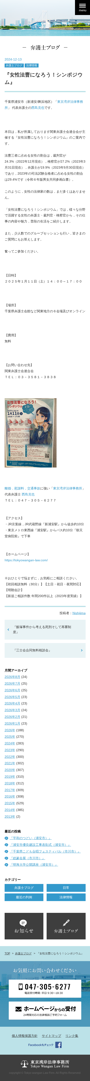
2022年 (10, 757)
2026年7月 (12, 683)
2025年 (10, 736)
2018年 (10, 783)
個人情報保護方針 (25, 1036)
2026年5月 (12, 697)
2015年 (10, 803)
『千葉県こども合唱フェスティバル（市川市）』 (45, 851)
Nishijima (79, 613)
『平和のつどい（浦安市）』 (31, 838)
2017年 (10, 790)
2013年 (10, 816)
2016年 (10, 796)
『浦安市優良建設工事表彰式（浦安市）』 (40, 845)
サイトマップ (51, 1036)
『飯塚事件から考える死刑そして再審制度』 (42, 629)
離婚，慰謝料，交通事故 (22, 488)
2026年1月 (12, 723)
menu (82, 10)
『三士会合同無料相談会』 (32, 650)
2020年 (10, 770)
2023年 (10, 750)
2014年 (10, 810)
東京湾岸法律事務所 (67, 488)
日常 (66, 888)
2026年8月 (12, 677)
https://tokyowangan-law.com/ (26, 560)
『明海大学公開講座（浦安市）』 (34, 864)
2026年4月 (12, 703)
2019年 (10, 776)
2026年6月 (12, 690)
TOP (7, 953)
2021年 (10, 763)
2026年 (10, 730)
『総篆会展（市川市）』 (27, 858)
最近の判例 (24, 897)
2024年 (10, 743)
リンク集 (71, 1036)
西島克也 (37, 107)
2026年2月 (12, 717)
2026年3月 (12, 710)
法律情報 (31, 65)
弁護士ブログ (14, 65)
